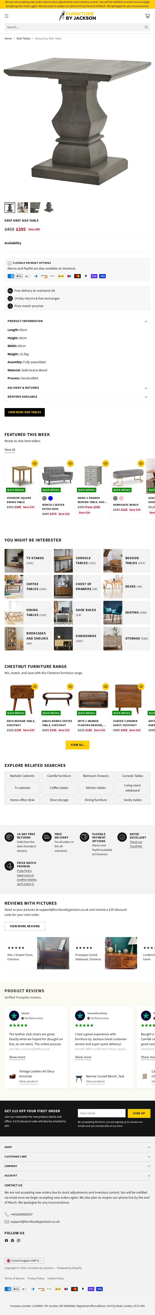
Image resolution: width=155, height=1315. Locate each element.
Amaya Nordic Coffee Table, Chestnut (57, 723)
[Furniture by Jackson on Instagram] (18, 1241)
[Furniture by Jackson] (77, 15)
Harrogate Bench (126, 505)
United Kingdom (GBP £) (25, 1261)
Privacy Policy (36, 1278)
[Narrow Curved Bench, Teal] (79, 1079)
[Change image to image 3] (35, 207)
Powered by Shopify (69, 1268)
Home (8, 38)
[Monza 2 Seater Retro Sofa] (57, 476)
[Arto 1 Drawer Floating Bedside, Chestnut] (93, 699)
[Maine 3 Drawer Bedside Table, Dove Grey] (93, 476)
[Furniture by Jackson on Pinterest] (12, 1241)
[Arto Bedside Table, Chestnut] (22, 699)
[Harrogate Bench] (128, 476)
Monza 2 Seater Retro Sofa (53, 507)
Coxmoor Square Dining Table (19, 500)
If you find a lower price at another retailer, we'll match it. (27, 877)
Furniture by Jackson (40, 1268)
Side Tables (23, 38)
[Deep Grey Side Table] (77, 121)
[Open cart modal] (147, 16)
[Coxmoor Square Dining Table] (22, 476)
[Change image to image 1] (10, 207)
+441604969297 (22, 1214)
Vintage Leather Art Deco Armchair (36, 1074)
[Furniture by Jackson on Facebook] (6, 1241)
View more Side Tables (24, 412)
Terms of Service (15, 1278)
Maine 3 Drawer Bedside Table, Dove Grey (92, 502)
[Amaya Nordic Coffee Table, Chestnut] (57, 699)
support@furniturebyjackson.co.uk (35, 1221)
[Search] (146, 27)
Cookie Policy (55, 1278)
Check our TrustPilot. (136, 844)
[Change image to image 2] (22, 207)
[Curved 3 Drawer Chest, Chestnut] (128, 699)
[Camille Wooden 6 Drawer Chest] (145, 1076)
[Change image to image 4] (48, 207)
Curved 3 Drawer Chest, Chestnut (125, 723)
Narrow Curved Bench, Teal (105, 1076)
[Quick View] (34, 463)
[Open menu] (6, 16)
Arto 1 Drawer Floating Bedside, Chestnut (90, 725)
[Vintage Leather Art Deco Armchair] (12, 1076)
